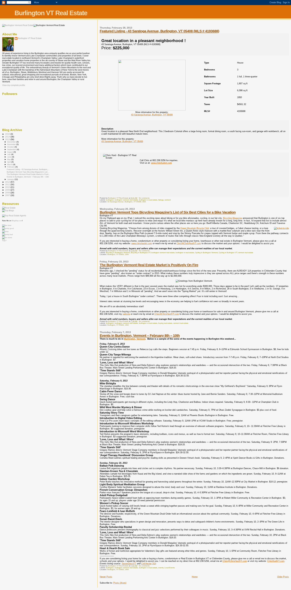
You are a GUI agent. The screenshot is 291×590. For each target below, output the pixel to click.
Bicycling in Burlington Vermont (118, 252)
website (126, 314)
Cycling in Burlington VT (228, 252)
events (161, 568)
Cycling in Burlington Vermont (206, 252)
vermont (168, 200)
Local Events (170, 568)
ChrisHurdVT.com (275, 561)
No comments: (144, 198)
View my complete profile (13, 85)
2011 (7, 184)
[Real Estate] (8, 208)
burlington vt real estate (148, 200)
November (11, 144)
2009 (7, 190)
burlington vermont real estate (126, 200)
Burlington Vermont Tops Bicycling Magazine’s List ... (28, 172)
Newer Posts (106, 576)
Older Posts (283, 576)
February (11, 167)
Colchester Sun (148, 563)
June (9, 157)
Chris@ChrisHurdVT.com (188, 243)
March (10, 164)
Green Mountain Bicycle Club (194, 228)
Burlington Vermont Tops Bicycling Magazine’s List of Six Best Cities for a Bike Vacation (168, 212)
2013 (7, 139)
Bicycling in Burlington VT (140, 252)
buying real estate (165, 323)
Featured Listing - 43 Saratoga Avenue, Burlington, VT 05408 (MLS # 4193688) (159, 31)
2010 (7, 187)
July (9, 154)
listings (161, 200)
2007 (7, 195)
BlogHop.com (17, 221)
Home (195, 576)
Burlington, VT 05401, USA (118, 254)
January (10, 179)
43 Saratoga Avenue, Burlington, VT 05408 (152, 114)
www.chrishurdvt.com (161, 163)
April (9, 162)
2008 (7, 192)
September (12, 149)
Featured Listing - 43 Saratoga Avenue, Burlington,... (28, 169)
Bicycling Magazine (232, 218)
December (11, 142)
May (9, 159)
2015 (7, 134)
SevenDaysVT (129, 563)
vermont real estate (245, 252)
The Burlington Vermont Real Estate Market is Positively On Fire (149, 265)
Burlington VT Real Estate (50, 13)
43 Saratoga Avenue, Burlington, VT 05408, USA (126, 202)
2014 (7, 137)
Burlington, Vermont (134, 339)
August (10, 152)
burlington (110, 200)
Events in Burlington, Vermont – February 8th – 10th (140, 335)
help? (4, 240)
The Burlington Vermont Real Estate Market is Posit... (28, 174)
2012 (7, 182)
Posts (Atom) (119, 583)
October (10, 147)
